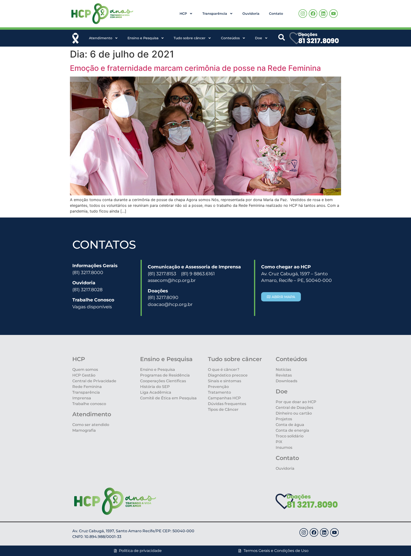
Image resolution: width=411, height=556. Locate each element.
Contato (276, 13)
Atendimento (100, 38)
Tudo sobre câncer (190, 38)
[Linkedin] (323, 13)
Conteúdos (230, 38)
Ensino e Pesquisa (142, 38)
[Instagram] (302, 13)
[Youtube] (333, 13)
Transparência (214, 13)
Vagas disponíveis (92, 306)
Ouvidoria (250, 13)
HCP (183, 13)
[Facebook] (313, 13)
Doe (258, 38)
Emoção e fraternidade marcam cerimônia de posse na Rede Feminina (195, 68)
